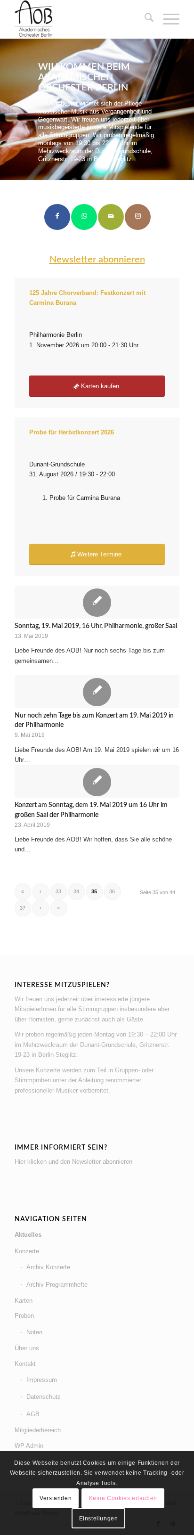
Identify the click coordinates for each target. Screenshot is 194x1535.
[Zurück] (8, 109)
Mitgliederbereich (38, 1430)
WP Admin (29, 1445)
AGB (33, 1414)
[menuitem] (144, 19)
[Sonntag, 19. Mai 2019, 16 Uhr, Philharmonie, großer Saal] (97, 602)
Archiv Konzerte (48, 1267)
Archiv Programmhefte (57, 1284)
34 (76, 891)
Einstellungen (98, 1518)
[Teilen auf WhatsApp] (84, 217)
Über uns (27, 1348)
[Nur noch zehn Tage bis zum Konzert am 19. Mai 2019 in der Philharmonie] (97, 691)
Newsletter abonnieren (97, 259)
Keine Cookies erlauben (123, 1498)
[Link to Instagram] (138, 217)
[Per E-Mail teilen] (111, 217)
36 (112, 891)
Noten (34, 1332)
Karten (23, 1300)
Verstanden (56, 1498)
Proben (24, 1315)
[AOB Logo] (80, 19)
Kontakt (25, 1363)
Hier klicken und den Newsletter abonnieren (73, 1161)
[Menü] (166, 19)
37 (22, 908)
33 (58, 891)
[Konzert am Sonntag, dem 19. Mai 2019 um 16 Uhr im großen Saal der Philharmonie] (97, 781)
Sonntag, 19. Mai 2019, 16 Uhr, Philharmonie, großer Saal (96, 625)
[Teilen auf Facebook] (57, 217)
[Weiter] (186, 109)
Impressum (41, 1379)
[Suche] (144, 19)
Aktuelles (28, 1234)
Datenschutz (43, 1396)
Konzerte (27, 1251)
